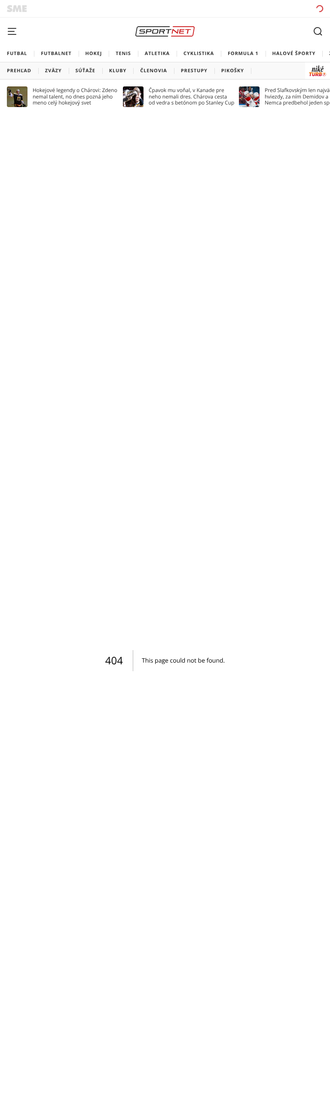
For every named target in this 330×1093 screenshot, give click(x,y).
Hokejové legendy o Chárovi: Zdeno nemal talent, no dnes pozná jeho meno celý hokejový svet (75, 96)
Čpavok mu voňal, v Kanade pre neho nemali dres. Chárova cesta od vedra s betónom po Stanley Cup (191, 96)
